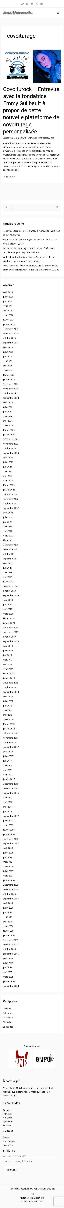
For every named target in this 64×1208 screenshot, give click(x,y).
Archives (7, 1125)
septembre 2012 (11, 816)
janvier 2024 (9, 434)
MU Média (8, 1017)
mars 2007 (8, 875)
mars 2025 (8, 370)
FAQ (32, 1193)
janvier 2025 (9, 379)
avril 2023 (7, 476)
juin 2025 (7, 356)
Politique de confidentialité (32, 1197)
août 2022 (8, 512)
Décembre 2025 (10, 328)
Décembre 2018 (10, 682)
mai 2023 (7, 471)
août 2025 (8, 347)
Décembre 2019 (10, 627)
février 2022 (9, 540)
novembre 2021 (10, 549)
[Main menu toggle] (58, 13)
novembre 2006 (10, 889)
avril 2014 (7, 806)
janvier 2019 (9, 678)
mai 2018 (7, 710)
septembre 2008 (11, 843)
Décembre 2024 (10, 384)
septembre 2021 (11, 558)
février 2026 (9, 319)
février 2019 (9, 673)
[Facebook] (27, 4)
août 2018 (8, 696)
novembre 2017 (10, 737)
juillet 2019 (8, 650)
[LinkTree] (22, 4)
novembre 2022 (10, 498)
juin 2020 (7, 604)
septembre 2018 (11, 691)
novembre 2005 (10, 944)
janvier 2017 (9, 779)
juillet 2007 (8, 871)
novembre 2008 (10, 839)
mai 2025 (7, 361)
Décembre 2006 (10, 884)
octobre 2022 (9, 503)
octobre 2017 (9, 742)
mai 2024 (7, 416)
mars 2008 (8, 866)
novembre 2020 (10, 586)
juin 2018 (7, 705)
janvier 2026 (9, 324)
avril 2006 (7, 921)
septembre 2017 (11, 747)
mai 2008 (7, 861)
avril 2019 (7, 664)
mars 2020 (8, 613)
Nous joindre (9, 1141)
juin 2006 (7, 912)
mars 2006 (8, 926)
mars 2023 (8, 480)
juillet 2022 (8, 517)
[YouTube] (41, 4)
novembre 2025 (10, 333)
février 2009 (9, 829)
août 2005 (8, 958)
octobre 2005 (9, 949)
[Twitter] (32, 4)
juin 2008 (7, 857)
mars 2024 (8, 425)
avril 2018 (7, 714)
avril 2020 (7, 609)
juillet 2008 (8, 852)
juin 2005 (7, 967)
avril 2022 (7, 531)
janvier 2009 (9, 834)
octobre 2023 (9, 448)
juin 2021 (7, 567)
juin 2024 (7, 411)
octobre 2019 (9, 636)
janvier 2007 (9, 880)
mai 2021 (7, 572)
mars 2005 (8, 976)
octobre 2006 (9, 894)
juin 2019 (7, 655)
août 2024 (8, 402)
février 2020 (9, 618)
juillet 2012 (8, 820)
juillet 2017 (8, 756)
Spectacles (8, 1026)
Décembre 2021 (10, 544)
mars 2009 (8, 825)
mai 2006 (7, 917)
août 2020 (8, 600)
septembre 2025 (11, 342)
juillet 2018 (8, 701)
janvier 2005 (9, 981)
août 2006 (8, 903)
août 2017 (8, 751)
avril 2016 (7, 802)
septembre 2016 (11, 793)
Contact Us (8, 1145)
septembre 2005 (11, 953)
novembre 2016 (10, 788)
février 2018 (9, 724)
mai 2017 (7, 765)
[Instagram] (37, 4)
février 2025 (9, 374)
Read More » (9, 176)
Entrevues (32, 137)
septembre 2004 (11, 986)
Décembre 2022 (10, 494)
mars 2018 (8, 719)
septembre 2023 (11, 453)
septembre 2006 (11, 898)
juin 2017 (7, 760)
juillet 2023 (8, 462)
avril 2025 (7, 365)
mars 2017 (8, 774)
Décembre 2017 (10, 733)
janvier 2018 (9, 728)
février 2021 (9, 581)
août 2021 (8, 563)
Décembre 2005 (10, 940)
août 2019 (8, 646)
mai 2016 (7, 797)
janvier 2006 (9, 935)
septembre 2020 (11, 595)
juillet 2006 (8, 907)
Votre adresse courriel (14, 1156)
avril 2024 (7, 420)
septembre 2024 (11, 397)
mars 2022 (8, 535)
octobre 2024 (9, 393)
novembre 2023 (10, 443)
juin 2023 (7, 466)
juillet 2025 (8, 351)
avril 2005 (7, 972)
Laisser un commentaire (14, 137)
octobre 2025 (9, 338)
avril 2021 (7, 577)
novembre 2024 (10, 388)
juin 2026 (7, 301)
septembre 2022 (11, 508)
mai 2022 (7, 526)
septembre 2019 (11, 641)
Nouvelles (8, 1022)
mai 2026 (7, 306)
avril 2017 (7, 770)
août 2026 (8, 292)
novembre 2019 (10, 632)
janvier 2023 (9, 489)
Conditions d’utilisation (32, 1201)
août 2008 (8, 848)
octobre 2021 (9, 554)
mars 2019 (8, 669)
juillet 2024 (8, 407)
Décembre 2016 (10, 783)
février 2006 (9, 930)
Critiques (7, 1008)
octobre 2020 (9, 590)
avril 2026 (7, 310)
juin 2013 (7, 811)
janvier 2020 (9, 623)
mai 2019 (7, 659)
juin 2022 (7, 521)
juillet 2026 (8, 296)
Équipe (6, 1137)
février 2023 (9, 485)
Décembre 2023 (10, 439)
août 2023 (8, 457)
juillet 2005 (8, 963)
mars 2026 (8, 315)
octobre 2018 (9, 687)
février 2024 (9, 430)
